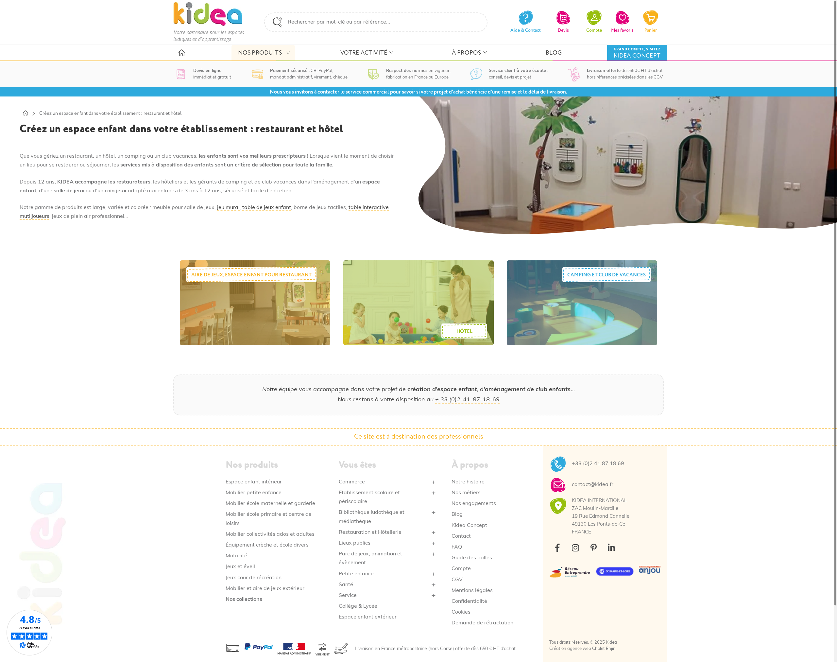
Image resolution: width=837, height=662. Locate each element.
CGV (457, 580)
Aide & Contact (525, 30)
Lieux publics (354, 543)
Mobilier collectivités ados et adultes (270, 534)
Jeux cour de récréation (254, 578)
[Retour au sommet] (816, 641)
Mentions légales (472, 590)
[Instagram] (575, 548)
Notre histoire (468, 482)
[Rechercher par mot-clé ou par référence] (277, 22)
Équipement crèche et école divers (267, 545)
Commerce (352, 482)
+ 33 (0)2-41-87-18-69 (467, 400)
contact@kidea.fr (592, 484)
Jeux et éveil (240, 566)
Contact (461, 536)
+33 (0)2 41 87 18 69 (598, 463)
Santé (346, 584)
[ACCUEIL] (181, 53)
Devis (563, 30)
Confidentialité (469, 601)
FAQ (457, 547)
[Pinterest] (593, 548)
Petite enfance (356, 574)
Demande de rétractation (482, 623)
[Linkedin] (611, 548)
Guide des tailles (472, 558)
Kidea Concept (469, 525)
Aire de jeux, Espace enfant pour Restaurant (251, 275)
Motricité (236, 556)
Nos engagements (474, 503)
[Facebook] (557, 548)
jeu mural (228, 207)
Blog (457, 514)
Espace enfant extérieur (368, 617)
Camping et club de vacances (606, 275)
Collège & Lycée (358, 606)
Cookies (461, 612)
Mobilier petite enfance (254, 493)
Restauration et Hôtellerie (370, 532)
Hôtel (464, 331)
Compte (461, 568)
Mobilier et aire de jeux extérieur (265, 588)
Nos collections (244, 599)
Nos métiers (466, 493)
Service (348, 595)
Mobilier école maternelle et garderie (270, 503)
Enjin (611, 649)
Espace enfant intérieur (254, 482)
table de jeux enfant (266, 207)
